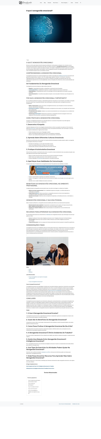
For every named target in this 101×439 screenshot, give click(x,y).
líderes (37, 193)
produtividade (37, 113)
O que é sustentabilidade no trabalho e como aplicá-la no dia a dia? (34, 392)
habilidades (48, 214)
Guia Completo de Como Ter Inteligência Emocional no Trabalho (40, 366)
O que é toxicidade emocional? (33, 386)
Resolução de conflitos (34, 108)
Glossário (49, 2)
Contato (76, 2)
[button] (80, 2)
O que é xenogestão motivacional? (36, 281)
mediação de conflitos (45, 352)
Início (41, 2)
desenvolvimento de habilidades (55, 290)
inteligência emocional (62, 75)
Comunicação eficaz (33, 89)
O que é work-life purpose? (32, 388)
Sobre (72, 2)
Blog (45, 2)
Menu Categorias (64, 2)
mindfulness (40, 158)
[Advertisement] (50, 51)
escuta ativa (33, 128)
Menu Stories (55, 2)
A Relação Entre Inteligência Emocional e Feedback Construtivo (40, 368)
